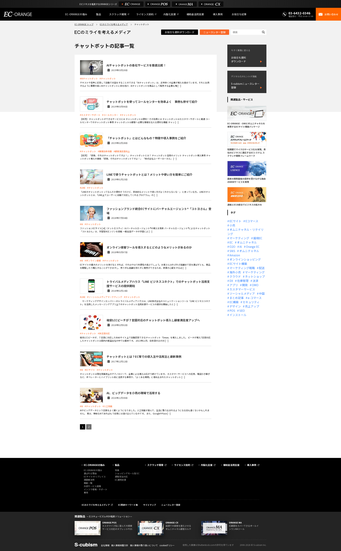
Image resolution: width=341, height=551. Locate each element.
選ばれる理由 (90, 473)
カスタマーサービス (242, 289)
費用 (86, 492)
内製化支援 (169, 14)
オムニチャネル (247, 242)
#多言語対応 (104, 333)
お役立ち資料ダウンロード (179, 32)
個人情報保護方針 (119, 545)
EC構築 (234, 302)
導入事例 (218, 14)
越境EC (257, 238)
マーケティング (239, 238)
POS (232, 310)
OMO (255, 285)
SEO (242, 310)
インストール (238, 315)
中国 (262, 293)
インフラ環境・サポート (95, 489)
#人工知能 (107, 406)
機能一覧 (88, 482)
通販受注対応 (121, 476)
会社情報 (105, 545)
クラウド (235, 276)
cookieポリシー (167, 545)
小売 (232, 225)
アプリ (233, 285)
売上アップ (252, 306)
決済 (255, 281)
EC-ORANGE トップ (84, 24)
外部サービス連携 (92, 486)
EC (231, 242)
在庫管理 (242, 281)
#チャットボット (108, 78)
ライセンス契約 (145, 14)
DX (231, 281)
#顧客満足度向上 (122, 151)
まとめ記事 (236, 298)
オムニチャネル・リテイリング (245, 231)
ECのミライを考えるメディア (114, 24)
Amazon (234, 255)
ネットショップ (255, 276)
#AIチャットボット (89, 78)
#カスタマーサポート (90, 114)
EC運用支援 (120, 479)
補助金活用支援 (195, 14)
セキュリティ (251, 302)
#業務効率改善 (105, 151)
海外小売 (235, 272)
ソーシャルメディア (242, 293)
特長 (117, 470)
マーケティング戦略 (242, 268)
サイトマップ (149, 504)
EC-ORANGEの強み (76, 14)
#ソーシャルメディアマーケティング (104, 296)
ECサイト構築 (238, 263)
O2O (232, 246)
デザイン (235, 306)
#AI (81, 224)
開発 (245, 285)
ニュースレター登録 (214, 32)
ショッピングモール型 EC (127, 473)
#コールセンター (110, 114)
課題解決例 (89, 479)
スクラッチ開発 (117, 14)
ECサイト (235, 221)
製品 (98, 14)
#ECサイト (90, 369)
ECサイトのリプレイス (95, 476)
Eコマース (251, 221)
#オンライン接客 (93, 260)
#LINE (82, 187)
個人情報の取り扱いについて (144, 545)
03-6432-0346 (299, 13)
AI (240, 246)
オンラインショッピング (245, 259)
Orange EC (252, 246)
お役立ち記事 (239, 14)
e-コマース (255, 298)
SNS (232, 251)
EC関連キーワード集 (128, 504)
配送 (262, 268)
